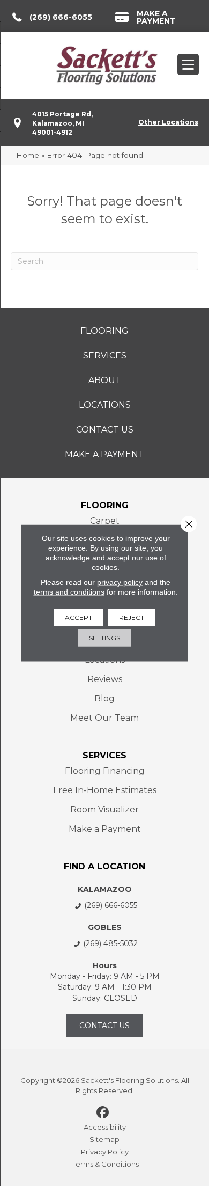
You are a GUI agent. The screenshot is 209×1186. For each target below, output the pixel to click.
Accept (78, 617)
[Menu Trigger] (188, 64)
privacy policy (120, 582)
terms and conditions (69, 592)
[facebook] (103, 1113)
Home (27, 155)
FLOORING (105, 505)
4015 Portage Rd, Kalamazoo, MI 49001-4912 (62, 123)
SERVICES (104, 755)
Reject (131, 617)
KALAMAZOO (105, 889)
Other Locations (168, 122)
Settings (104, 638)
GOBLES (105, 927)
